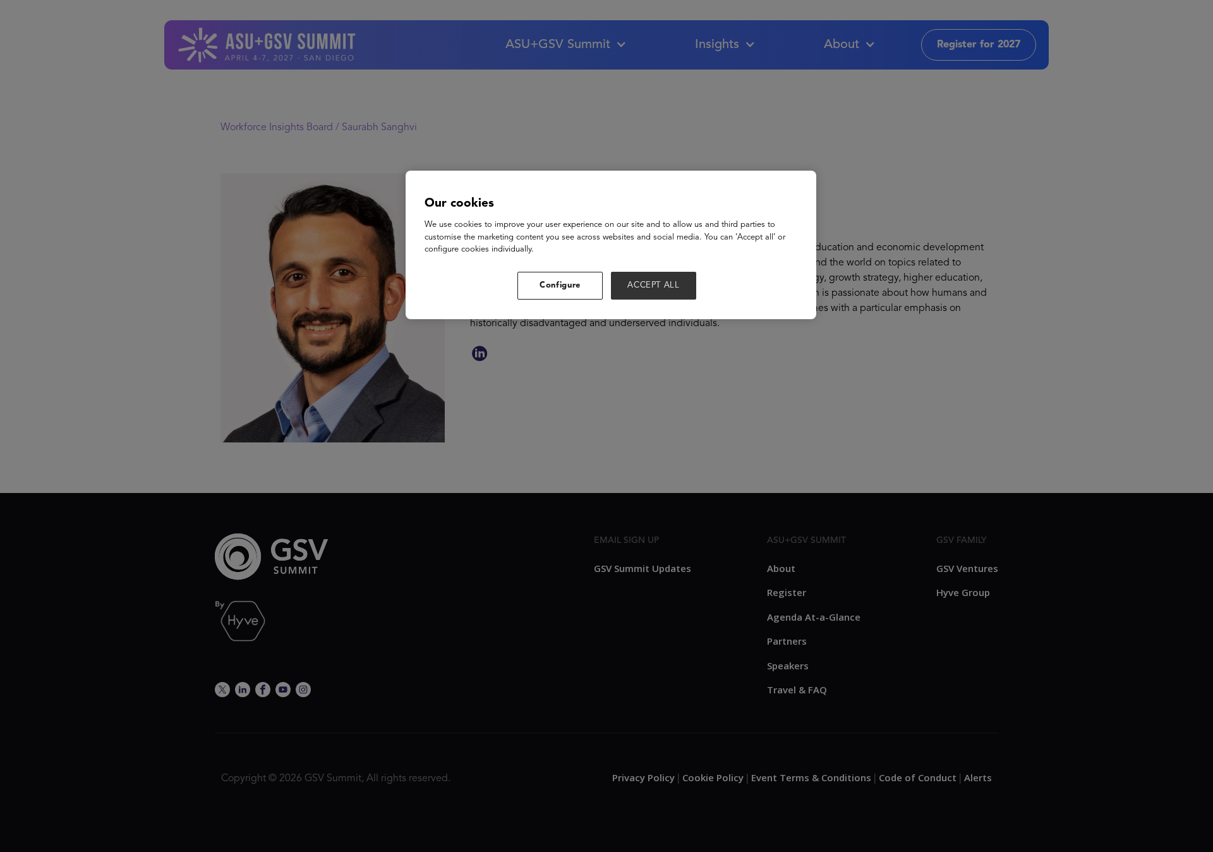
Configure (560, 285)
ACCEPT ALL (653, 285)
